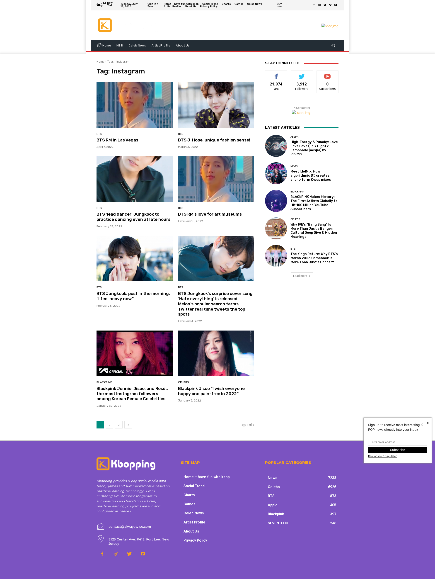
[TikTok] (115, 554)
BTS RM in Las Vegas (117, 140)
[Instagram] (319, 5)
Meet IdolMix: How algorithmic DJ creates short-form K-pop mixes (310, 175)
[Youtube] (335, 5)
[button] (333, 45)
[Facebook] (314, 5)
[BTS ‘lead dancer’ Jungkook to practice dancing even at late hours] (135, 179)
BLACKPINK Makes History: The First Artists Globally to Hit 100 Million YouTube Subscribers (314, 203)
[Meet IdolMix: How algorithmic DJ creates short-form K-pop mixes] (276, 173)
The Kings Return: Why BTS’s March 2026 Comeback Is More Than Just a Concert (314, 258)
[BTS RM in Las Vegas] (135, 105)
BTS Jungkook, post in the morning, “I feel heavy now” (133, 296)
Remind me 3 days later (382, 456)
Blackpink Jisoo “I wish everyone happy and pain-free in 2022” (211, 391)
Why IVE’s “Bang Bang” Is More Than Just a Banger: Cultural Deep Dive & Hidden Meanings (313, 230)
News (293, 166)
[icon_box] (282, 5)
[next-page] (128, 424)
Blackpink (104, 382)
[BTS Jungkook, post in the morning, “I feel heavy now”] (135, 259)
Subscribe (328, 74)
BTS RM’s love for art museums (210, 214)
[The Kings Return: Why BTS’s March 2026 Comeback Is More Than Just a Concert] (276, 256)
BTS (99, 133)
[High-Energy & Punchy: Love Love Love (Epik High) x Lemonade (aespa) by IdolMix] (276, 146)
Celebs (183, 382)
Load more (300, 276)
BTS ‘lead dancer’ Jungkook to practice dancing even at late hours (133, 217)
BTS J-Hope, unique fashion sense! (214, 140)
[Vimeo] (330, 5)
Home (100, 61)
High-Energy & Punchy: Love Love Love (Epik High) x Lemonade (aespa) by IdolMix (314, 148)
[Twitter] (325, 5)
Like (276, 74)
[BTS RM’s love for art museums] (216, 179)
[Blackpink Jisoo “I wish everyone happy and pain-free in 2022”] (216, 353)
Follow (302, 74)
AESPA (294, 137)
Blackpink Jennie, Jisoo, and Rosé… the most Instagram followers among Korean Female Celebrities (132, 393)
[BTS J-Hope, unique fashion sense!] (216, 105)
